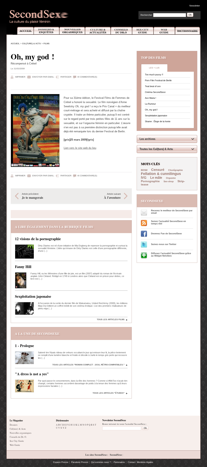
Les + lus (154, 68)
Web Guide (164, 31)
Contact (131, 462)
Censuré (157, 169)
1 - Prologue (24, 345)
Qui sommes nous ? (101, 462)
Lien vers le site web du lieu (80, 147)
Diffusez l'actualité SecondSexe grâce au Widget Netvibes (171, 254)
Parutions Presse (79, 462)
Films (46, 43)
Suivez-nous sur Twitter (163, 244)
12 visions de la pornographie (38, 238)
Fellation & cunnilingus (161, 174)
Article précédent (32, 196)
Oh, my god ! (151, 109)
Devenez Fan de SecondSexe (166, 233)
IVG (143, 177)
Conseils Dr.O (121, 31)
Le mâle (156, 177)
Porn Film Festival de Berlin (158, 80)
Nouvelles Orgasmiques (72, 31)
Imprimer (20, 77)
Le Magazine (16, 420)
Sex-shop (169, 181)
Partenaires (119, 462)
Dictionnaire (188, 31)
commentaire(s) (87, 77)
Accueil (23, 31)
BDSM (144, 170)
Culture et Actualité (98, 31)
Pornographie (150, 181)
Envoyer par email (43, 77)
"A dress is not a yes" (32, 374)
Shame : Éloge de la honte (157, 121)
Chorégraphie (175, 170)
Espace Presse (60, 462)
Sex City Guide (143, 31)
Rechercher (146, 15)
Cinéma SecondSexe (155, 92)
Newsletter (194, 5)
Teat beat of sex (153, 86)
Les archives (147, 138)
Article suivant (112, 196)
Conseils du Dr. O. (18, 436)
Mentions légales (145, 462)
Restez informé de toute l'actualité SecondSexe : (124, 423)
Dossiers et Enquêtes (46, 31)
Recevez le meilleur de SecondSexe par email (171, 211)
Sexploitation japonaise (33, 296)
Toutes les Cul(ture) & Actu (156, 148)
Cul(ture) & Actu (31, 43)
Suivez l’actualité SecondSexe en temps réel (168, 222)
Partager (65, 77)
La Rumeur (150, 104)
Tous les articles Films (111, 319)
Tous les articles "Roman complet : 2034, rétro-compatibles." (88, 365)
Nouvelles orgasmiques (20, 432)
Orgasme (171, 178)
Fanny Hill (23, 266)
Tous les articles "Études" (109, 393)
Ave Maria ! (150, 98)
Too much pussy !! (154, 74)
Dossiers (13, 424)
